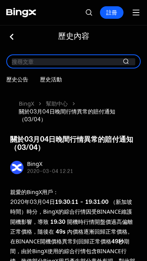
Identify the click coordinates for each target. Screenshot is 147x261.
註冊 (111, 12)
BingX (26, 103)
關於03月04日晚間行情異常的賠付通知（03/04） (67, 115)
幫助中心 (57, 103)
